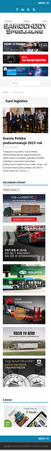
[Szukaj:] (25, 82)
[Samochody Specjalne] (25, 27)
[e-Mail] (34, 9)
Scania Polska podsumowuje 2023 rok (22, 140)
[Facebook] (17, 9)
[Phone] (28, 9)
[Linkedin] (22, 9)
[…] (27, 170)
